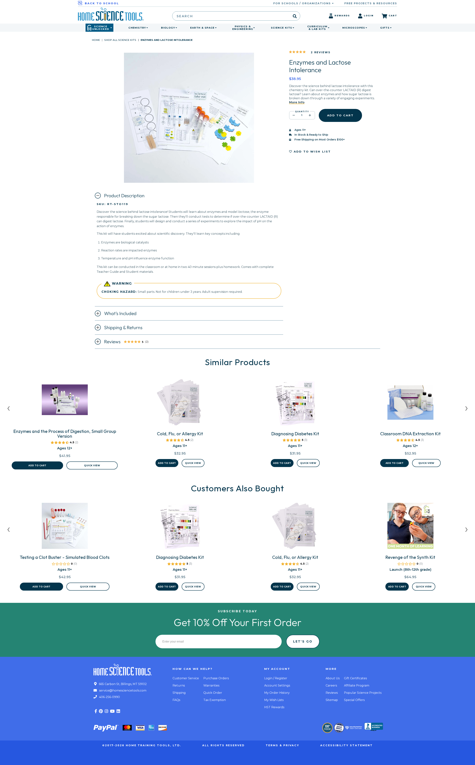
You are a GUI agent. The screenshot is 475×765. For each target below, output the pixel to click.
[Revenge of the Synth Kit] (410, 527)
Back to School (102, 3)
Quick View (92, 465)
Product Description (124, 196)
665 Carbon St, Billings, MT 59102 (122, 684)
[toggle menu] (146, 27)
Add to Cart (37, 465)
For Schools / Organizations (302, 3)
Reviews (129, 342)
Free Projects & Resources (370, 3)
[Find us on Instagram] (106, 711)
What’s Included (120, 313)
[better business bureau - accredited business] (373, 727)
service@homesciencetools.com (122, 690)
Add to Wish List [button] (311, 151)
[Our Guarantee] (327, 728)
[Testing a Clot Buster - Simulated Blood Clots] (64, 527)
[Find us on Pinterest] (101, 711)
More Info (296, 102)
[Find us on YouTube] (112, 711)
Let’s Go (302, 641)
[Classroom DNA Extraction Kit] (410, 404)
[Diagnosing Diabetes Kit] (295, 404)
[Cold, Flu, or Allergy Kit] (179, 404)
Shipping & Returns (123, 327)
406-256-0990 (109, 697)
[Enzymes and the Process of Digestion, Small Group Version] (65, 401)
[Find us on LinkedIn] (118, 711)
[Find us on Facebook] (96, 711)
